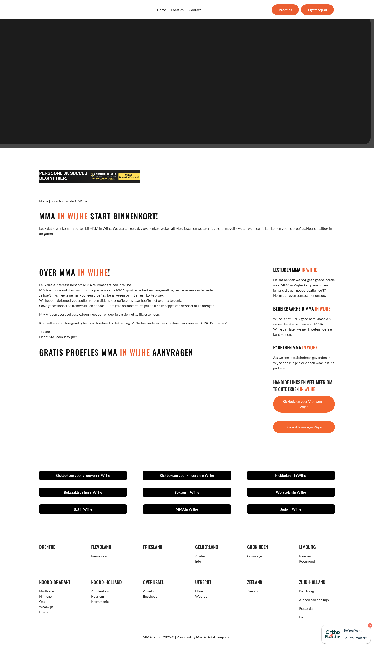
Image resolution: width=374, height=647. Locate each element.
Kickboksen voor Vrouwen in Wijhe (304, 404)
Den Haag (306, 591)
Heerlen (305, 556)
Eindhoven (47, 591)
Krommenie (100, 601)
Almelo (148, 591)
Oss (42, 601)
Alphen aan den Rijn (314, 600)
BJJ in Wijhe (83, 509)
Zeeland (253, 591)
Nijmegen (46, 596)
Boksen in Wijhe (186, 492)
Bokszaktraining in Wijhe (303, 427)
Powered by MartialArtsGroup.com (204, 637)
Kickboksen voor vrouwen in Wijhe (83, 475)
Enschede (150, 596)
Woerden (202, 596)
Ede (198, 561)
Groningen (255, 556)
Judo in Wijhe (290, 509)
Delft (303, 617)
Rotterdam (307, 608)
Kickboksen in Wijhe (291, 475)
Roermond (307, 561)
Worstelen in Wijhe (291, 492)
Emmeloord (99, 556)
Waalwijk (46, 607)
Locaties (57, 201)
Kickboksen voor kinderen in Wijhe (187, 475)
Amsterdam (100, 591)
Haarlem (97, 596)
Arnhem (201, 556)
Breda (43, 612)
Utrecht (201, 591)
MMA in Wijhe (187, 509)
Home (43, 201)
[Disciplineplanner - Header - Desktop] (187, 176)
